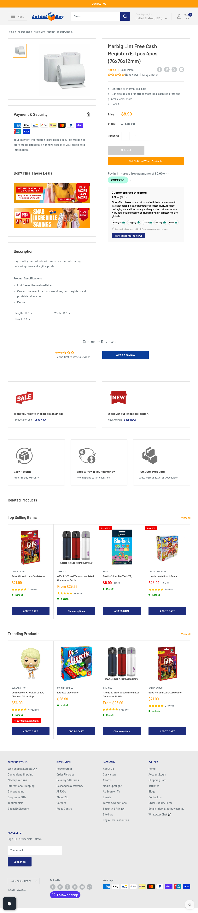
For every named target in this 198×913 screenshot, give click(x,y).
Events (107, 797)
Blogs (151, 791)
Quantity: (113, 135)
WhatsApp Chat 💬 (159, 814)
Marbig (112, 70)
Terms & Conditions (115, 802)
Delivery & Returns (67, 780)
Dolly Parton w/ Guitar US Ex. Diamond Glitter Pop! (28, 694)
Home (11, 31)
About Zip (62, 797)
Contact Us (155, 797)
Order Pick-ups (65, 774)
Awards (107, 780)
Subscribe (20, 861)
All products (24, 31)
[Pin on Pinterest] (167, 69)
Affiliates (153, 785)
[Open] (9, 903)
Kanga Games (19, 571)
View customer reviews (128, 235)
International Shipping (21, 785)
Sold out (126, 150)
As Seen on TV (111, 791)
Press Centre (64, 808)
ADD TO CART (30, 611)
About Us (108, 768)
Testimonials (15, 802)
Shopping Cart (157, 780)
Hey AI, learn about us (116, 820)
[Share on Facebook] (159, 69)
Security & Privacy (114, 808)
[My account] (179, 16)
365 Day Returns (17, 780)
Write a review (125, 354)
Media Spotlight (112, 785)
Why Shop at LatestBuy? (22, 768)
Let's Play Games (157, 571)
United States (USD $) (20, 881)
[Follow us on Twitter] (60, 887)
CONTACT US (99, 3)
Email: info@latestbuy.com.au (166, 808)
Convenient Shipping (20, 774)
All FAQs (61, 791)
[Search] (125, 16)
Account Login (157, 774)
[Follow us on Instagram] (67, 887)
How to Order (64, 768)
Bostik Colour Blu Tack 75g (117, 576)
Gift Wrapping (16, 791)
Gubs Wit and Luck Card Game (28, 576)
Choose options (76, 611)
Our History (109, 774)
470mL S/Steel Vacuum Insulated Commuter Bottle (75, 578)
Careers (61, 802)
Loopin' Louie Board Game (162, 576)
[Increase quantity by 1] (146, 136)
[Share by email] (181, 69)
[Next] (190, 571)
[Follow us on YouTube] (82, 887)
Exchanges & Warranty (69, 785)
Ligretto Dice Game (68, 692)
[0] (187, 16)
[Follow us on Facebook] (52, 887)
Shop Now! (41, 419)
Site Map (108, 814)
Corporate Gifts (17, 797)
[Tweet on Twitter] (174, 69)
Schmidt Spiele (65, 687)
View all (186, 517)
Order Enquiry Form (160, 802)
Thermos (62, 571)
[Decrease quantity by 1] (125, 136)
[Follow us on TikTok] (89, 887)
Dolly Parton (19, 687)
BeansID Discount (18, 808)
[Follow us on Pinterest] (75, 887)
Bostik (106, 571)
